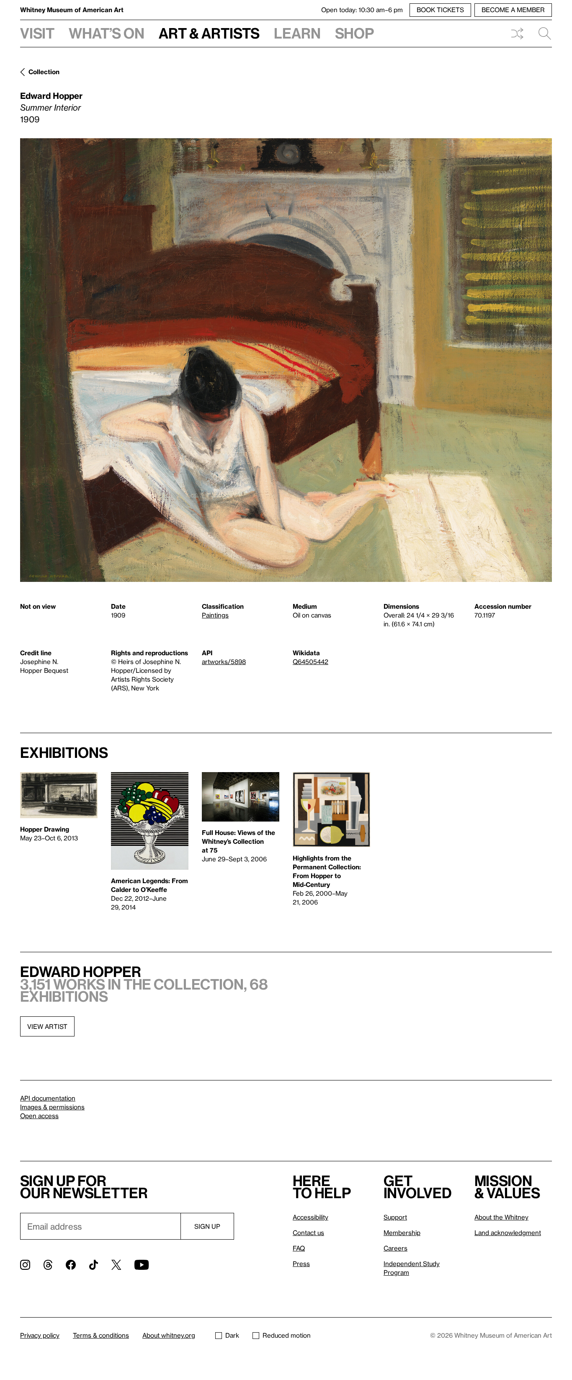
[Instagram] (25, 1265)
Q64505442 (310, 661)
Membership (402, 1232)
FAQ (299, 1248)
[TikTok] (93, 1265)
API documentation (47, 1098)
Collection (43, 71)
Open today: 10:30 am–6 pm (362, 9)
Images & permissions (52, 1107)
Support (395, 1217)
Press (301, 1263)
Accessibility (310, 1217)
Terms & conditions (101, 1335)
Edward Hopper (51, 95)
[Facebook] (70, 1265)
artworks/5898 (224, 661)
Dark (232, 1335)
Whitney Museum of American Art (72, 9)
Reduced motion (287, 1335)
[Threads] (48, 1265)
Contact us (308, 1232)
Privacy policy (39, 1335)
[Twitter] (116, 1265)
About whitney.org (168, 1335)
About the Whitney (501, 1217)
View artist (47, 1026)
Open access (39, 1115)
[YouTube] (141, 1265)
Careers (395, 1248)
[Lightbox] (286, 360)
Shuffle (517, 33)
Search (541, 33)
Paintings (215, 615)
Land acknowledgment (507, 1232)
